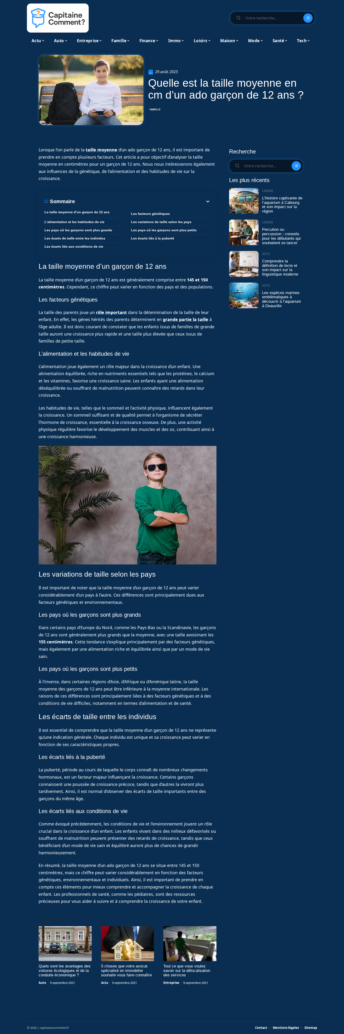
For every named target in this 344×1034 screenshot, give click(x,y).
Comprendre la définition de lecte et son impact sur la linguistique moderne (280, 267)
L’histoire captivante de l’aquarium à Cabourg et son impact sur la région (282, 204)
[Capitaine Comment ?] (58, 18)
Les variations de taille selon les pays (161, 222)
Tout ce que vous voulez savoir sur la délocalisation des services (186, 970)
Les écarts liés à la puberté (152, 238)
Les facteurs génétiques (150, 214)
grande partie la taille (185, 319)
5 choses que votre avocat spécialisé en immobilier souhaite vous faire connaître (126, 970)
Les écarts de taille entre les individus (74, 238)
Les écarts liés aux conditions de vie (73, 246)
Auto (42, 983)
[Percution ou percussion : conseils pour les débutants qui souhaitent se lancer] (244, 233)
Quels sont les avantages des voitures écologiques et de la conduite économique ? (65, 970)
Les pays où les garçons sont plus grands (78, 230)
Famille (155, 109)
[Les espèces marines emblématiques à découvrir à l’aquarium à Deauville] (244, 296)
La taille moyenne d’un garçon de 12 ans (77, 212)
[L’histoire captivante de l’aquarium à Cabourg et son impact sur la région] (244, 201)
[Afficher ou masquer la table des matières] (143, 201)
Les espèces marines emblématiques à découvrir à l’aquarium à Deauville (281, 299)
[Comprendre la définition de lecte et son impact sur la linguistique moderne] (244, 264)
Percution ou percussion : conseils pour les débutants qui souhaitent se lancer (281, 236)
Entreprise (171, 983)
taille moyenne (101, 150)
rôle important (111, 312)
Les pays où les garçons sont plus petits (164, 230)
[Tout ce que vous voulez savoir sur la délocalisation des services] (189, 943)
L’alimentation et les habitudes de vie (74, 222)
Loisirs (267, 191)
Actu (104, 983)
